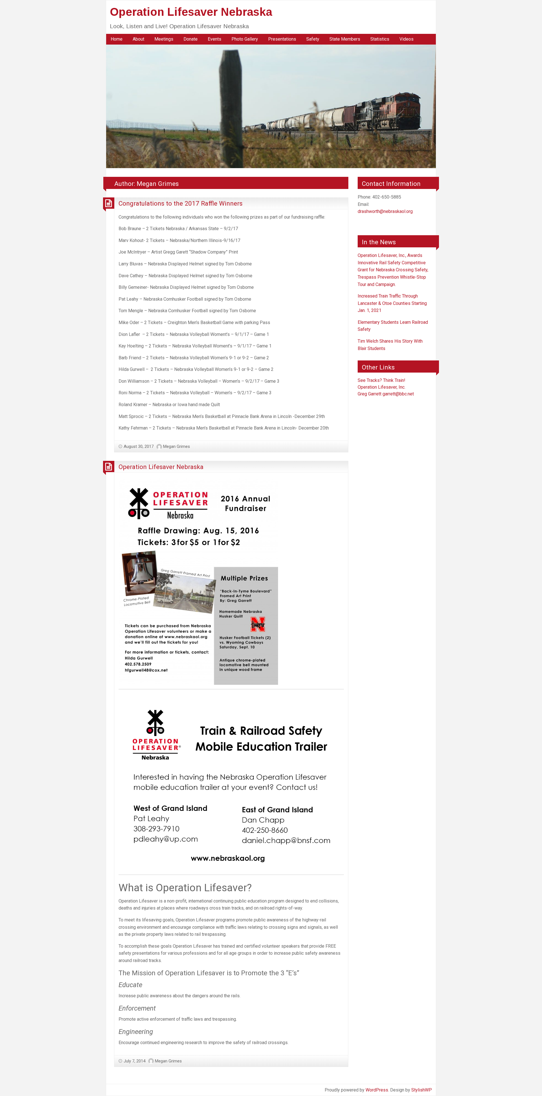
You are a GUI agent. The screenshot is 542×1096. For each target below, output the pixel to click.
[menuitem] (116, 39)
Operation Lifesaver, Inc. (381, 387)
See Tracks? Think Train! (381, 380)
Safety (312, 39)
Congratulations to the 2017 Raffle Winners (180, 203)
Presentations (282, 39)
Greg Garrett (369, 394)
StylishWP (421, 1090)
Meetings (163, 39)
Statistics (379, 39)
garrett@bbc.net (398, 394)
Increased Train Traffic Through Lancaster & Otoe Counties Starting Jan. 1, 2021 (392, 303)
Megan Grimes (176, 446)
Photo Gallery (244, 39)
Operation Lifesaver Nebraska (191, 12)
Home (117, 39)
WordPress (377, 1090)
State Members (344, 39)
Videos (406, 39)
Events (214, 39)
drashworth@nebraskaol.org (385, 211)
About (138, 39)
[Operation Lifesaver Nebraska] (271, 106)
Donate (190, 39)
